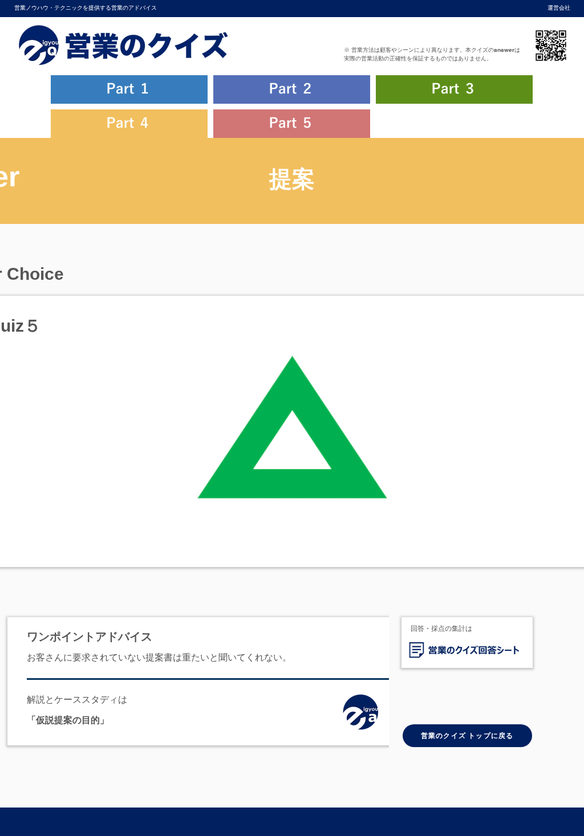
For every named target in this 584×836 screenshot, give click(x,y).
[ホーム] (364, 714)
